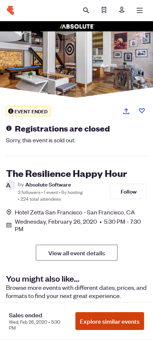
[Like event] (142, 111)
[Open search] (86, 10)
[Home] (10, 10)
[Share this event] (126, 111)
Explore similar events (110, 321)
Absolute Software (48, 184)
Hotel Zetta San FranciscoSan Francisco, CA (75, 212)
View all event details (76, 253)
